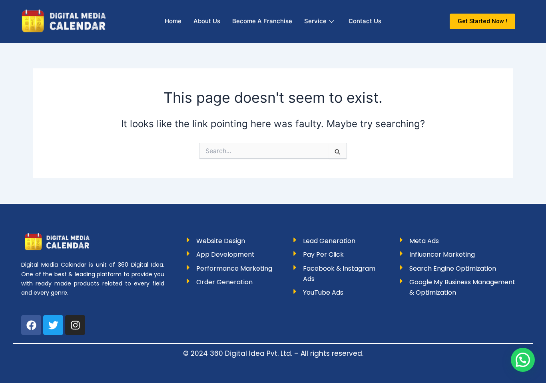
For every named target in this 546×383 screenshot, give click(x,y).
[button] (523, 360)
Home (173, 21)
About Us (206, 21)
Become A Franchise (262, 21)
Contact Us (365, 21)
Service (315, 21)
